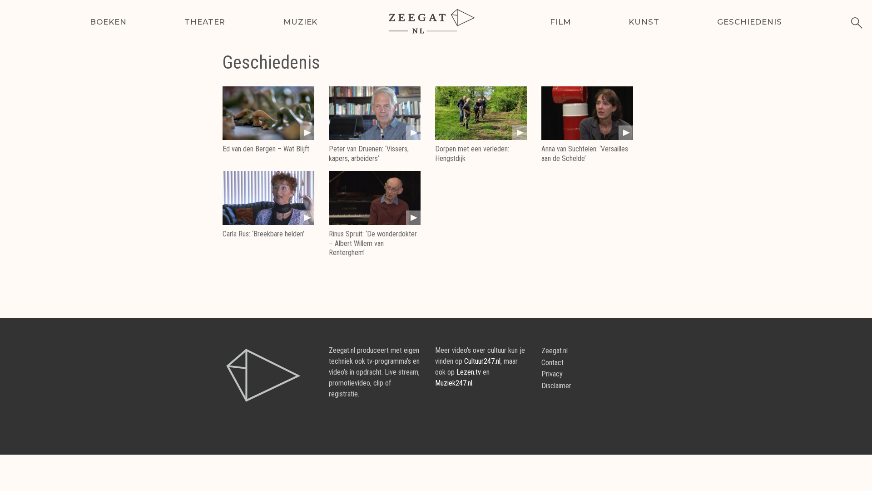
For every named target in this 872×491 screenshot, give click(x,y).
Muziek (300, 21)
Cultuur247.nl (482, 361)
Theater (204, 21)
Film (560, 21)
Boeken (108, 21)
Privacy (552, 374)
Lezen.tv (468, 372)
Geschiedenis (749, 21)
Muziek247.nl (453, 383)
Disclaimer (556, 385)
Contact (552, 362)
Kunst (644, 21)
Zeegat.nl (554, 350)
